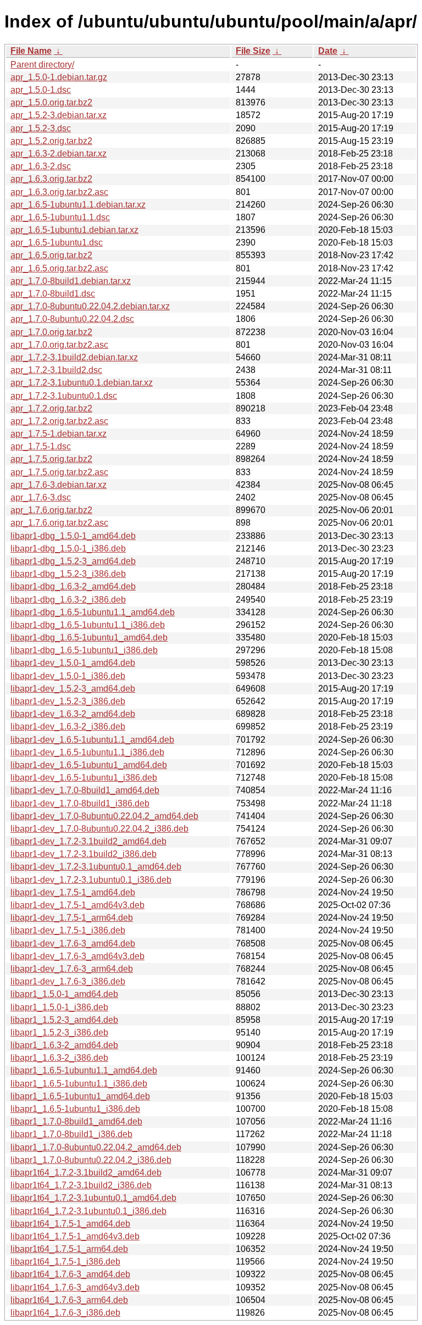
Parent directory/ (42, 64)
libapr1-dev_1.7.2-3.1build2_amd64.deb (88, 841)
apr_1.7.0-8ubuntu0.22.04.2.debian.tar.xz (90, 306)
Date (327, 50)
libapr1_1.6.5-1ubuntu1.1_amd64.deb (83, 1070)
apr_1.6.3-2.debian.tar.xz (58, 153)
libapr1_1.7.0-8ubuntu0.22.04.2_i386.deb (90, 1160)
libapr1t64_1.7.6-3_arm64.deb (69, 1300)
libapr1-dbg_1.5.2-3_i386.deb (68, 573)
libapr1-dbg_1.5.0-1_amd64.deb (73, 536)
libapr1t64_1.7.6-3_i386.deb (65, 1312)
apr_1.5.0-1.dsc (40, 89)
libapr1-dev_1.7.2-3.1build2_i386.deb (83, 854)
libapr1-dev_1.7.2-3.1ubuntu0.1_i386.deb (90, 879)
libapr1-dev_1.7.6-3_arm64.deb (71, 968)
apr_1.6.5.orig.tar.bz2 (51, 255)
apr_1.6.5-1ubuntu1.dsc (56, 242)
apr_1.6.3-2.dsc (40, 166)
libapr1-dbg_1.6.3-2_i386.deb (68, 599)
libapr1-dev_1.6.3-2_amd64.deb (72, 714)
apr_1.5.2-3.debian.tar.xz (58, 115)
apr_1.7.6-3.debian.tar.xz (58, 484)
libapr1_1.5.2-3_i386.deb (59, 1032)
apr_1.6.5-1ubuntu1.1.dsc (60, 217)
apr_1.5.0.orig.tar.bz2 (51, 102)
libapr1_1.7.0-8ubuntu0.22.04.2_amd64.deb (95, 1147)
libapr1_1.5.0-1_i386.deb (59, 1007)
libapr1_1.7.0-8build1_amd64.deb (76, 1121)
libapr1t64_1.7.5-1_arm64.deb (69, 1249)
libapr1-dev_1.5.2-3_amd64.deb (72, 688)
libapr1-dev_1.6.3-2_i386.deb (67, 726)
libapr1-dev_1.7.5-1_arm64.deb (71, 917)
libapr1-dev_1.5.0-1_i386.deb (67, 676)
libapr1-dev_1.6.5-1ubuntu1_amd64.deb (88, 765)
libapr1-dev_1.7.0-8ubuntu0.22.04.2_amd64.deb (104, 816)
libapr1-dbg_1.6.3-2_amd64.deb (73, 586)
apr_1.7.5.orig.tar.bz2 (51, 459)
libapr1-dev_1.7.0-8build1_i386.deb (79, 803)
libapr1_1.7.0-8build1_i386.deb (71, 1134)
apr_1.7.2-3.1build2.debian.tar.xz (74, 357)
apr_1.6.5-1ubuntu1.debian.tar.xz (74, 230)
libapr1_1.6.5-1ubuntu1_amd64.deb (80, 1096)
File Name (31, 50)
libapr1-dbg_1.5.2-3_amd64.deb (73, 561)
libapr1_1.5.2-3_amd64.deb (64, 1020)
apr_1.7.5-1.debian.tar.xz (58, 433)
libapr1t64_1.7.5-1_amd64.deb (70, 1223)
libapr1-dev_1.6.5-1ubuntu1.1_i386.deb (87, 752)
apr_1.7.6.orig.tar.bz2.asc (59, 522)
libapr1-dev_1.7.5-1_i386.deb (67, 930)
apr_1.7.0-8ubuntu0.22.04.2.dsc (72, 319)
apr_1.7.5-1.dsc (40, 446)
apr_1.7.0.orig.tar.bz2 (51, 332)
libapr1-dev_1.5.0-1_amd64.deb (72, 662)
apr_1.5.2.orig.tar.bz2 (51, 141)
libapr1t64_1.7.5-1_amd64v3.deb (75, 1236)
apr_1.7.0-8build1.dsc (52, 293)
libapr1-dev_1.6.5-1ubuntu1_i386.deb (83, 777)
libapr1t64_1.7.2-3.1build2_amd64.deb (86, 1172)
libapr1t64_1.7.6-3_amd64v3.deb (75, 1287)
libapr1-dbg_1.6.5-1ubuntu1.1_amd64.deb (92, 612)
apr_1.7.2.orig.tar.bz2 (51, 408)
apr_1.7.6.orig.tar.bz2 (51, 510)
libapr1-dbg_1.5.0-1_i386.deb (68, 548)
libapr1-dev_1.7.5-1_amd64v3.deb (77, 905)
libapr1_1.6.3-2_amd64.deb (64, 1045)
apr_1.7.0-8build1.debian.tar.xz (70, 281)
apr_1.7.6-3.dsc (40, 497)
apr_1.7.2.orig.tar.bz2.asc (59, 421)
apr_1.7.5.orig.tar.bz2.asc (59, 472)
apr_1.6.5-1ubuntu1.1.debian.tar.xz (78, 204)
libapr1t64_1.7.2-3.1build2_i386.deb (81, 1185)
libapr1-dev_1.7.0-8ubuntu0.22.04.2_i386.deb (99, 828)
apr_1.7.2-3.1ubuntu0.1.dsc (63, 395)
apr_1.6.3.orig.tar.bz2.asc (59, 192)
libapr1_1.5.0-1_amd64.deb (64, 994)
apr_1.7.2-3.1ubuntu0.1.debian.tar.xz (81, 382)
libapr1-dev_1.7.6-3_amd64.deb (72, 943)
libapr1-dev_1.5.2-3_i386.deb (67, 701)
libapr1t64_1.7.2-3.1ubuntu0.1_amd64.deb (93, 1197)
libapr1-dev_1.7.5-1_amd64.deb (72, 892)
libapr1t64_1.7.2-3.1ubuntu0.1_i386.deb (88, 1211)
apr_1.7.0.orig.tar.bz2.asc (59, 344)
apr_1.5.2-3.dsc (40, 128)
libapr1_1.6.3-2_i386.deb (59, 1057)
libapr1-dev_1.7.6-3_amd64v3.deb (77, 956)
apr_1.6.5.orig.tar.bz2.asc (59, 268)
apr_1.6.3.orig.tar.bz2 (51, 178)
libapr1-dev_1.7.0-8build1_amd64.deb (84, 790)
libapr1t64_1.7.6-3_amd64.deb (70, 1274)
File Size (253, 50)
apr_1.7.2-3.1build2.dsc (56, 370)
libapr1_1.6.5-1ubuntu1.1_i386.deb (78, 1083)
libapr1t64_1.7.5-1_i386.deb (65, 1261)
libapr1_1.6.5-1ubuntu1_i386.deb (75, 1109)
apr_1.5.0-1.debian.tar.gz (58, 77)
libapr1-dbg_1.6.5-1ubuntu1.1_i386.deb (87, 625)
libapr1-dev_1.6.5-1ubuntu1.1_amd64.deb (92, 739)
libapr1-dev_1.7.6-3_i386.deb (67, 981)
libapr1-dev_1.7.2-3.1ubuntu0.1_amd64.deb (95, 866)
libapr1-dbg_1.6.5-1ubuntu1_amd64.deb (89, 637)
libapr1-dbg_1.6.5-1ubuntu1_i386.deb (84, 650)
